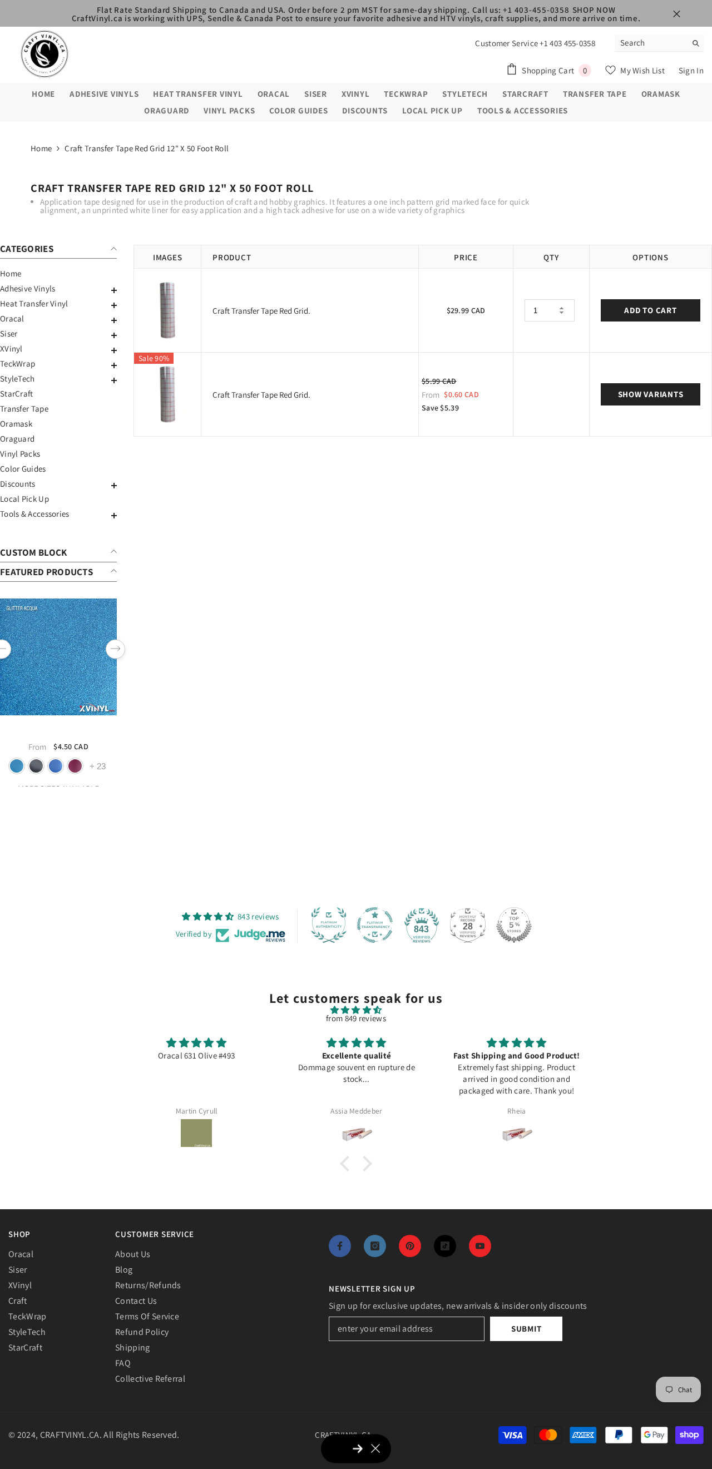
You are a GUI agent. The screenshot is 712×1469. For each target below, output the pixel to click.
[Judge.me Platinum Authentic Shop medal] (329, 925)
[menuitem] (58, 273)
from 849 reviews (356, 1018)
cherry (75, 766)
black (36, 766)
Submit (526, 1328)
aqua (16, 766)
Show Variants (651, 394)
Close (676, 14)
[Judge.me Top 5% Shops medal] (514, 925)
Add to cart (650, 310)
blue (55, 766)
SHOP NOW (594, 10)
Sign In (691, 70)
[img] (356, 1010)
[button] (58, 290)
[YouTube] (480, 1246)
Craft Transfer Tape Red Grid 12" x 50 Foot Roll (147, 148)
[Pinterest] (410, 1246)
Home (41, 148)
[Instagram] (375, 1246)
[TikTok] (445, 1246)
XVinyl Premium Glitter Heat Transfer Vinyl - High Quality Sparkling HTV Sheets (58, 730)
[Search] (659, 43)
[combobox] (650, 42)
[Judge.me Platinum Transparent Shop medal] (375, 925)
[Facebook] (340, 1246)
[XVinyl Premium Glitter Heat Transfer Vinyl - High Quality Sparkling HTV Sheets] (58, 657)
